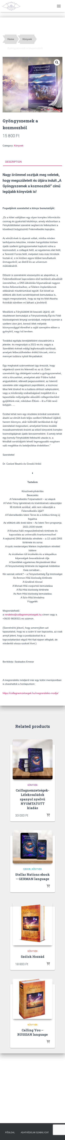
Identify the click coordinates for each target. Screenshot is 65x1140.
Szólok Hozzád (32, 956)
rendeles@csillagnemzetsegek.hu (23, 614)
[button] (57, 62)
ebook (27, 869)
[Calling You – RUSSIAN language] (33, 999)
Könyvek (27, 39)
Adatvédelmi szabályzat (35, 1132)
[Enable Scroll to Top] (58, 1133)
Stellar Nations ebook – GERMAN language (32, 876)
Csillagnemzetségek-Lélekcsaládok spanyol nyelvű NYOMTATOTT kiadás (32, 799)
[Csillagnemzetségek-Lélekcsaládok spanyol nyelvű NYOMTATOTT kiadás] (33, 759)
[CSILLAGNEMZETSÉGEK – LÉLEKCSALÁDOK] (13, 6)
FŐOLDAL (10, 1132)
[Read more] (48, 815)
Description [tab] (13, 161)
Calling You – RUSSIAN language (32, 1032)
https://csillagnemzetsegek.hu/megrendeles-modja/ (30, 693)
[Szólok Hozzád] (33, 923)
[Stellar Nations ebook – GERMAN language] (33, 846)
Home (10, 39)
